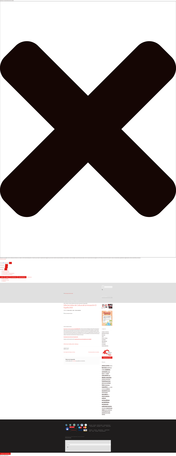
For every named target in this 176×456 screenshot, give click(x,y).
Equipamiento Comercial (105, 333)
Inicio (64, 303)
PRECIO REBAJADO (104, 341)
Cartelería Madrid (106, 429)
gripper (109, 383)
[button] (88, 129)
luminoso (108, 385)
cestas (107, 373)
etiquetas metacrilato (106, 379)
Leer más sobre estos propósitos (7, 274)
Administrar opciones (5, 270)
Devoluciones (98, 426)
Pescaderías (90, 429)
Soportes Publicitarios (105, 345)
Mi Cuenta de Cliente (92, 426)
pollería (104, 398)
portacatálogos (106, 400)
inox (103, 385)
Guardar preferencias (22, 277)
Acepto (2, 277)
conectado (74, 360)
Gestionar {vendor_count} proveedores (8, 273)
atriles (107, 365)
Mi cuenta (68, 440)
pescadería (105, 394)
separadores (104, 408)
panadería (104, 390)
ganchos (108, 381)
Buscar (103, 285)
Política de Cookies (3, 259)
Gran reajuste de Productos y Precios (69, 352)
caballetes (107, 369)
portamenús (105, 404)
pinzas (108, 394)
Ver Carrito (103, 426)
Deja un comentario (78, 310)
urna (107, 412)
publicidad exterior (107, 406)
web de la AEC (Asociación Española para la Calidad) (83, 339)
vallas (109, 412)
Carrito (68, 451)
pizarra (103, 396)
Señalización (104, 342)
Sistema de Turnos (100, 429)
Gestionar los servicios (5, 272)
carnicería (104, 372)
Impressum (4, 281)
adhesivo (104, 365)
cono (109, 375)
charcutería (105, 375)
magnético (105, 387)
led (105, 385)
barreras (104, 367)
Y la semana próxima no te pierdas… (94, 352)
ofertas (108, 389)
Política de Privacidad (5, 279)
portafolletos (105, 402)
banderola (110, 365)
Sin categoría (104, 344)
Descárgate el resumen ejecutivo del (72, 328)
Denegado (7, 277)
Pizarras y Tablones (104, 338)
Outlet (103, 336)
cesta (105, 373)
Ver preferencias (13, 277)
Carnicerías (95, 429)
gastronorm (104, 383)
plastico (107, 396)
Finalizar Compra (108, 426)
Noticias (67, 303)
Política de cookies (5, 278)
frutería (104, 381)
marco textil (109, 387)
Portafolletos (104, 339)
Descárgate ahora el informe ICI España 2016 (71, 336)
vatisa (73, 310)
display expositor (106, 377)
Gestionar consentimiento (5, 453)
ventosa (103, 414)
